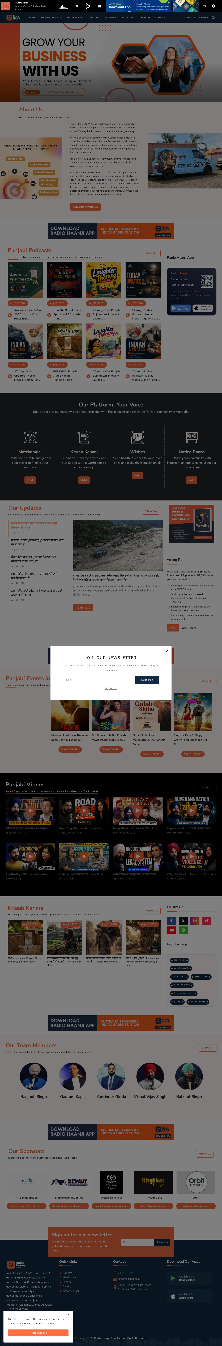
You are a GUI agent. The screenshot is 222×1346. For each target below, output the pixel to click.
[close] (68, 1314)
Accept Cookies (38, 1333)
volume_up (214, 6)
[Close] (167, 651)
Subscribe (147, 680)
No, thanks (111, 688)
